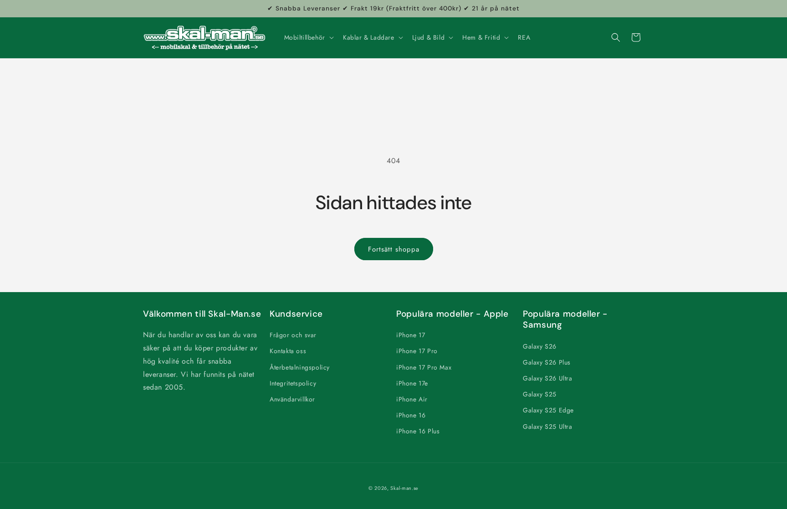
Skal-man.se (404, 488)
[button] (308, 37)
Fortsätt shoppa (393, 249)
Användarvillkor (292, 399)
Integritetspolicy (293, 383)
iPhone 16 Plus (417, 431)
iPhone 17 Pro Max (423, 367)
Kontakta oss (288, 350)
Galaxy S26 (540, 346)
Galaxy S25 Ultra (547, 426)
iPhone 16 (410, 415)
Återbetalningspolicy (300, 367)
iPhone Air (412, 399)
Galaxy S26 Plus (547, 362)
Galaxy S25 (540, 394)
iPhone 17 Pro (417, 350)
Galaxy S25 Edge (548, 410)
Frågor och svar (293, 334)
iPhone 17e (412, 383)
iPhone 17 (410, 334)
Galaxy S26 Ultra (547, 378)
